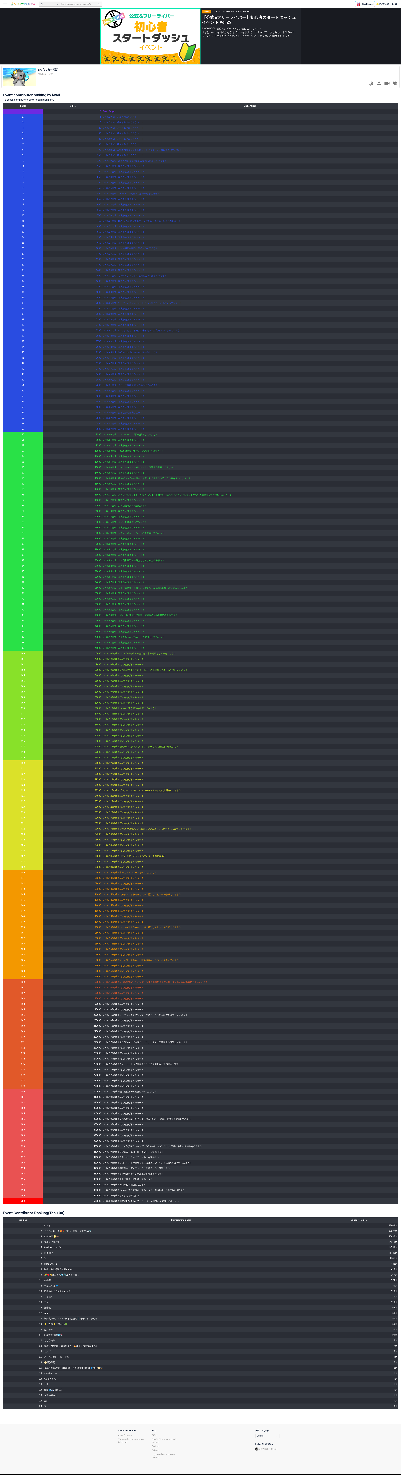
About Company (125, 1435)
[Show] (387, 83)
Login (395, 4)
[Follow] (395, 83)
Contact (155, 1446)
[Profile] (379, 83)
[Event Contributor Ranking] (371, 83)
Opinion (155, 1450)
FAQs (154, 1435)
